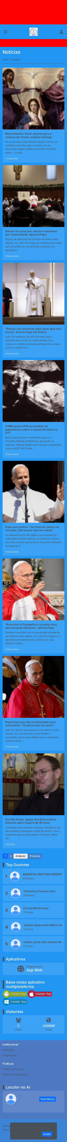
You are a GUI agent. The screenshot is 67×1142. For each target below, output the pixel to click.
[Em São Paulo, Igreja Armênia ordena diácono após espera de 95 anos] (33, 800)
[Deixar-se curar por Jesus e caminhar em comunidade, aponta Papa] (33, 212)
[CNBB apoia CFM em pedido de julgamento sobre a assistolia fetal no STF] (33, 409)
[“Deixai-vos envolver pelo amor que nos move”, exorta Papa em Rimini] (33, 310)
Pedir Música (47, 1099)
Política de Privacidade (15, 1074)
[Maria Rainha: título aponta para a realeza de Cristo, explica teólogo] (33, 115)
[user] (61, 31)
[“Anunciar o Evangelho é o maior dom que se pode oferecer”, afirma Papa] (33, 605)
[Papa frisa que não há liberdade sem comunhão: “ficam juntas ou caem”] (33, 703)
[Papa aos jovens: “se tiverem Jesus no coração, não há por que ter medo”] (33, 508)
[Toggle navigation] (5, 31)
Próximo (35, 856)
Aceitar (47, 1134)
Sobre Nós (8, 1050)
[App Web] (33, 969)
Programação (10, 1055)
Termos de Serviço (13, 1069)
